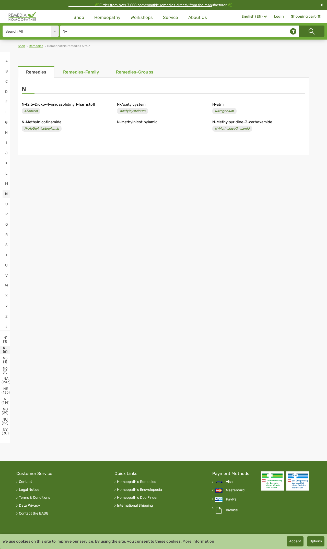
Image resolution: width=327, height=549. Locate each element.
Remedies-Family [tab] (81, 72)
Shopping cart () (306, 16)
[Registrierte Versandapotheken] (272, 481)
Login (279, 16)
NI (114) (5, 401)
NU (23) (5, 421)
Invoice (232, 510)
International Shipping (135, 505)
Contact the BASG (34, 513)
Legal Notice (29, 490)
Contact (25, 482)
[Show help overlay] (293, 31)
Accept (295, 541)
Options (316, 541)
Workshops (142, 17)
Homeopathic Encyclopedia (139, 490)
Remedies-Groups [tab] (134, 72)
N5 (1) (5, 360)
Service (170, 17)
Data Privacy (29, 505)
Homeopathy (107, 17)
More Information (198, 541)
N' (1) (5, 340)
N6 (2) (5, 370)
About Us (197, 17)
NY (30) (5, 431)
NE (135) (6, 391)
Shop (79, 17)
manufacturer (215, 5)
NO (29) (5, 411)
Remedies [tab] (36, 72)
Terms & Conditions (34, 497)
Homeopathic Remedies (136, 482)
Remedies (36, 46)
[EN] (22, 16)
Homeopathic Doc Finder (137, 497)
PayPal (231, 499)
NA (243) (6, 380)
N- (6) (5, 350)
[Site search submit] (311, 31)
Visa (229, 482)
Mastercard (235, 490)
